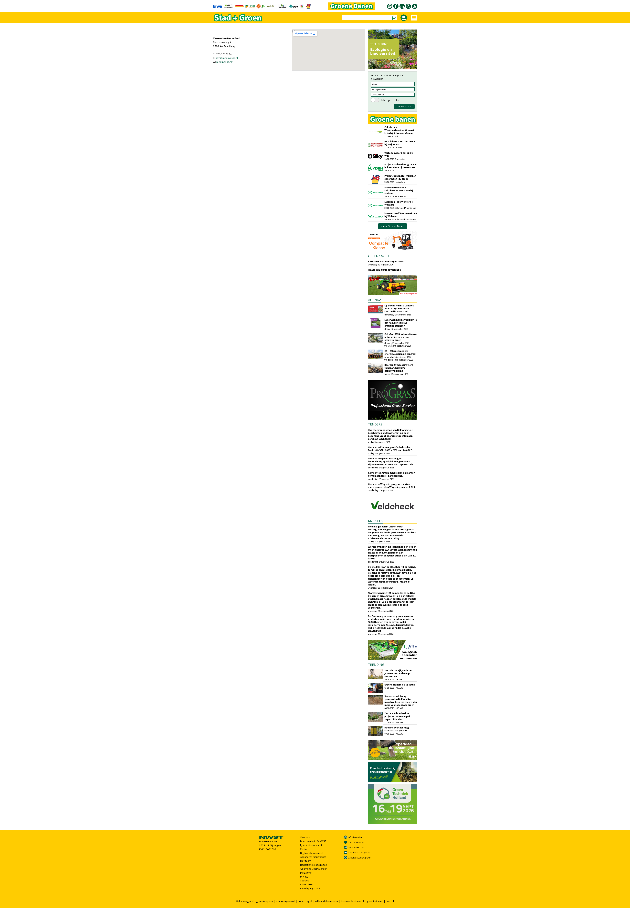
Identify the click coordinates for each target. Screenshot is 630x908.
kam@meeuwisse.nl (227, 58)
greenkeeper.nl (264, 901)
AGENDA (374, 300)
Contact (304, 849)
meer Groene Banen (392, 226)
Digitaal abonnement (311, 853)
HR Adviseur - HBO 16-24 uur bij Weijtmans (399, 143)
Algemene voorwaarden (313, 868)
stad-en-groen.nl (285, 901)
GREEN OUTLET (380, 255)
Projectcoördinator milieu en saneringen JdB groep (400, 177)
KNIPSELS (375, 521)
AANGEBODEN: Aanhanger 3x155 (386, 261)
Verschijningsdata (310, 888)
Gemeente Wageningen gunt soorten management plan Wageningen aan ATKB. (391, 486)
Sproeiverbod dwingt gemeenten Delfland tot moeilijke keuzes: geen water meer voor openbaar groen (400, 700)
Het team (305, 860)
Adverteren (306, 884)
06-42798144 (356, 847)
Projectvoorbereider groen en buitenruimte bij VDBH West (400, 166)
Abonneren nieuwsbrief (313, 856)
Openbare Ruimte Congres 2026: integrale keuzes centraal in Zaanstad (399, 308)
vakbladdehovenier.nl (326, 901)
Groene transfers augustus (399, 684)
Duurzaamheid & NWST (313, 841)
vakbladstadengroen (359, 857)
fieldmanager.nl (244, 901)
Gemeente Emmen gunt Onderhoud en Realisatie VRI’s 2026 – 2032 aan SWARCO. (390, 449)
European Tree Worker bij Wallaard (398, 203)
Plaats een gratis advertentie (384, 269)
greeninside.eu (375, 901)
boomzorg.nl (305, 901)
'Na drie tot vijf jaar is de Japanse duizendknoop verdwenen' (398, 673)
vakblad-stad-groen (359, 852)
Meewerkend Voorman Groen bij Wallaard (400, 215)
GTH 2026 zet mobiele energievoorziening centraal (400, 352)
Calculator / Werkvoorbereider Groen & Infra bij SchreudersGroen (399, 130)
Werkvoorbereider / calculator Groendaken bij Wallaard (398, 190)
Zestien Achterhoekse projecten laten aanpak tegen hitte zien (397, 716)
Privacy (304, 876)
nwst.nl (390, 901)
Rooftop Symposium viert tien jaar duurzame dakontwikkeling (398, 367)
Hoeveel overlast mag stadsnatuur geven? (396, 729)
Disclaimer (306, 872)
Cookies (304, 880)
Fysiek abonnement (311, 845)
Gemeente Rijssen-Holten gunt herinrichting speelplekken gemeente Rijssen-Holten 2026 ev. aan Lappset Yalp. (391, 461)
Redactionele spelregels (313, 864)
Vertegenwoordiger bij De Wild (398, 154)
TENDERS (375, 424)
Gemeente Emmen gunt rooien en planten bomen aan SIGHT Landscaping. (391, 474)
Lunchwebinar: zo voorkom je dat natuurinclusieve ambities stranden (400, 322)
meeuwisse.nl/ (224, 61)
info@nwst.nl (355, 837)
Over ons (305, 837)
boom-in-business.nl (352, 901)
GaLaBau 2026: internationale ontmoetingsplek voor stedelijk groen (400, 337)
